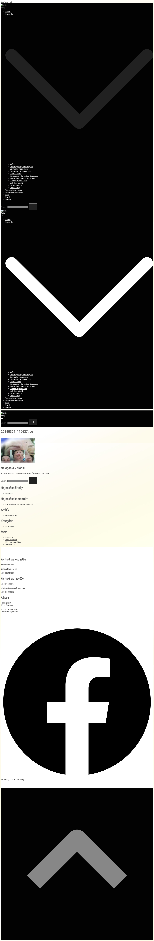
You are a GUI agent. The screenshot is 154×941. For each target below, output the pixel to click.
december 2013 (11, 515)
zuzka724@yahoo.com (9, 569)
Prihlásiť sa (9, 537)
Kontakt (8, 199)
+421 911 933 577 (7, 592)
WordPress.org (10, 544)
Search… (4, 207)
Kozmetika (9, 14)
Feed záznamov (11, 540)
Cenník (7, 197)
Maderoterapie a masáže (14, 192)
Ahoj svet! (9, 493)
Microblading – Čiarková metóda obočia (24, 176)
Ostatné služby (15, 188)
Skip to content (6, 2)
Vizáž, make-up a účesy (13, 190)
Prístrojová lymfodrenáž (18, 181)
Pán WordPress (10, 504)
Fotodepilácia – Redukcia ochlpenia (22, 178)
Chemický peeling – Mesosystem (21, 167)
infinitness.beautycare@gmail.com (13, 588)
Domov (7, 12)
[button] (2, 476)
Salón (7, 195)
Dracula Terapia (15, 174)
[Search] (33, 206)
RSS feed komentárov (13, 542)
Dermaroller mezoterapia (19, 169)
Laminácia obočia (16, 185)
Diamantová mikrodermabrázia (20, 171)
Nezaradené (9, 526)
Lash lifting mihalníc (17, 183)
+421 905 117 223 (7, 573)
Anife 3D (13, 164)
